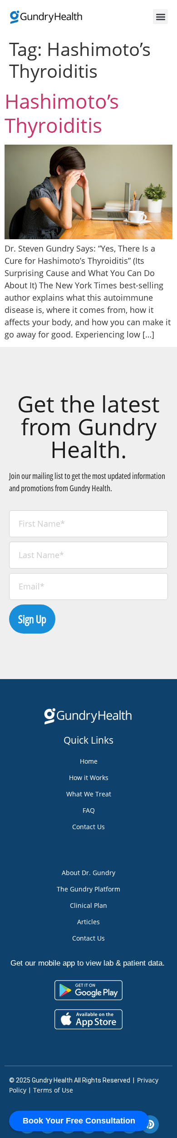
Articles (88, 921)
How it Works (88, 777)
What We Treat (88, 794)
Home (89, 761)
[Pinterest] (150, 1124)
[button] (160, 16)
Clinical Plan (88, 905)
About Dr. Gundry (88, 872)
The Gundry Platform (88, 889)
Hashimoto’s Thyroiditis (62, 113)
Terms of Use (53, 1090)
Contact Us (88, 826)
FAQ (89, 810)
